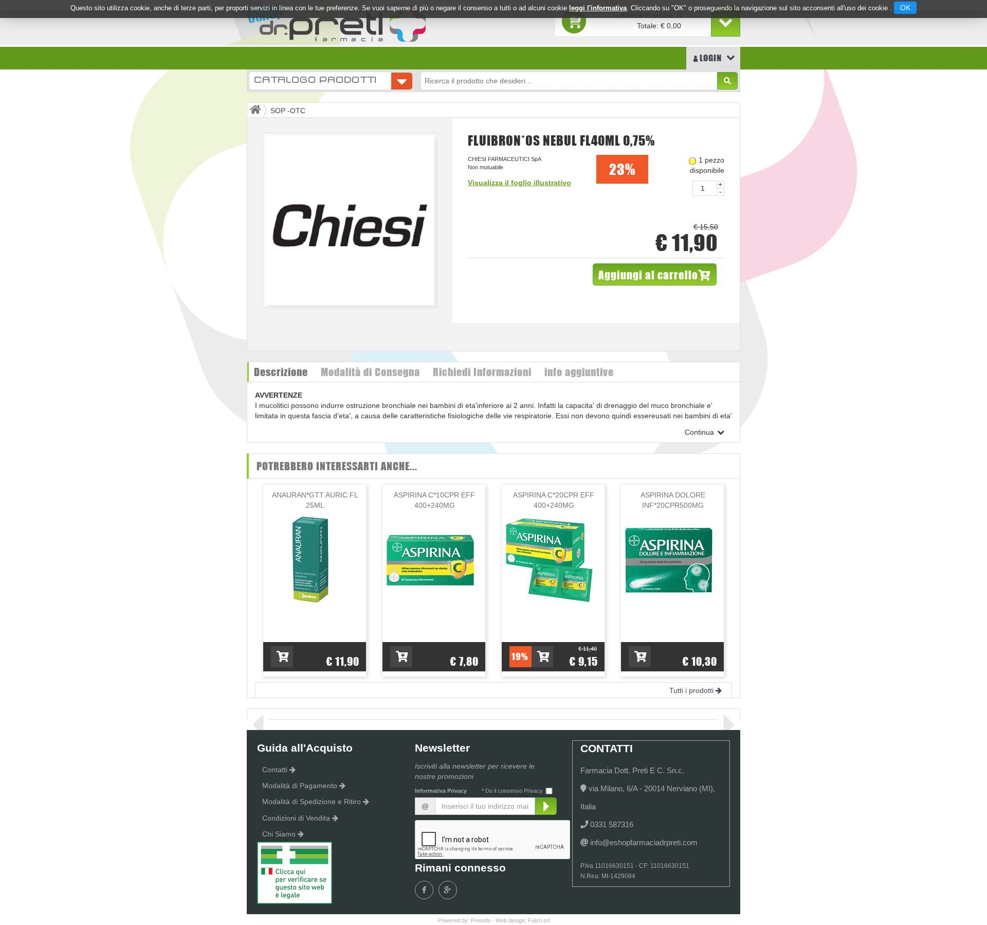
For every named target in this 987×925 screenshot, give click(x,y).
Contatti (274, 770)
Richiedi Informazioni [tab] (482, 371)
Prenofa (480, 920)
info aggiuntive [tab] (579, 371)
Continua (700, 432)
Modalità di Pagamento (299, 785)
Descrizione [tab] (281, 371)
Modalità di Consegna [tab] (370, 371)
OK (905, 8)
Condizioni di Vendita (296, 818)
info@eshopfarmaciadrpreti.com (644, 842)
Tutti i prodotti (691, 690)
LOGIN (710, 57)
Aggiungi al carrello (648, 274)
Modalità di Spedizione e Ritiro (311, 801)
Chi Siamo (279, 834)
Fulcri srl (539, 920)
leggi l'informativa (598, 8)
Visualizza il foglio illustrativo (519, 183)
